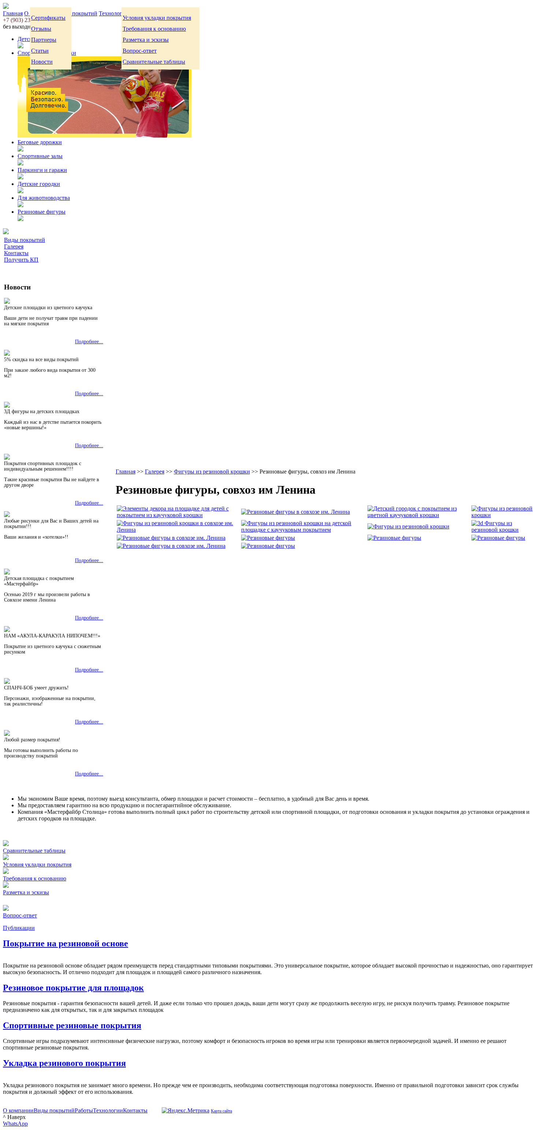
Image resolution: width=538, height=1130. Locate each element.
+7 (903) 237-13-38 (26, 20)
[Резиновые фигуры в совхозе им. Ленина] (295, 512)
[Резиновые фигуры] (268, 538)
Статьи (40, 51)
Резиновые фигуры (42, 212)
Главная (13, 13)
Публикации (19, 928)
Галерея (13, 246)
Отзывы (41, 29)
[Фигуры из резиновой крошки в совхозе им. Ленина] (178, 530)
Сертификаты (48, 18)
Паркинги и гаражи (42, 170)
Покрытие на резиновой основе (65, 943)
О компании (18, 1110)
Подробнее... (89, 341)
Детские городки (39, 184)
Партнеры (43, 40)
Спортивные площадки (47, 53)
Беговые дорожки (40, 142)
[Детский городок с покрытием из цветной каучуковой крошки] (418, 515)
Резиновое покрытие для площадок (73, 987)
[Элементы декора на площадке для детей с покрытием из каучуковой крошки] (178, 515)
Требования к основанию (154, 29)
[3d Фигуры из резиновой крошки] (502, 530)
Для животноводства (44, 198)
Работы (84, 1110)
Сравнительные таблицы (154, 62)
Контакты (16, 253)
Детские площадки (41, 39)
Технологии (114, 13)
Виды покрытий (76, 13)
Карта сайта (221, 1111)
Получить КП (21, 260)
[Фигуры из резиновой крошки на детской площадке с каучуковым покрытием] (303, 530)
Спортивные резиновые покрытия (72, 1025)
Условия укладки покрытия (157, 18)
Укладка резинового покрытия (64, 1063)
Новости (42, 62)
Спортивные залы (40, 156)
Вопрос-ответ (140, 51)
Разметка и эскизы (146, 40)
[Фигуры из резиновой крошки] (502, 515)
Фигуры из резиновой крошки (212, 471)
